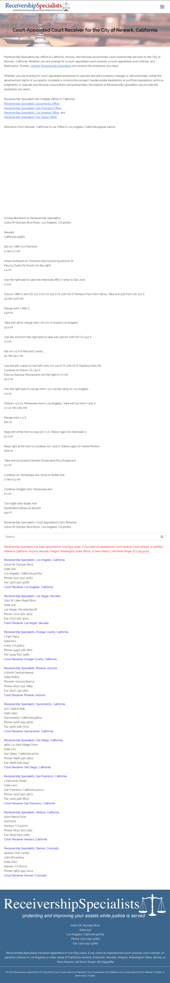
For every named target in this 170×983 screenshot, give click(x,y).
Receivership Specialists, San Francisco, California (35, 776)
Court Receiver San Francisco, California (29, 803)
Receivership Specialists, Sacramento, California (34, 704)
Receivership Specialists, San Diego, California (33, 740)
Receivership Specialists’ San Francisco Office (32, 108)
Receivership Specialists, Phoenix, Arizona (30, 668)
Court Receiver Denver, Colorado (25, 875)
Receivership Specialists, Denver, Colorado (31, 848)
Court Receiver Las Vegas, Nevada (26, 623)
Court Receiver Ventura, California (25, 839)
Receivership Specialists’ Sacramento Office (31, 103)
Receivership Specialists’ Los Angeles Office (31, 112)
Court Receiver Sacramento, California (28, 731)
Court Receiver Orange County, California (30, 659)
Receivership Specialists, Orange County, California (36, 632)
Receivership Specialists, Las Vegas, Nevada (32, 596)
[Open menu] (162, 6)
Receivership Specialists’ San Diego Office (30, 117)
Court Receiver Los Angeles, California (28, 587)
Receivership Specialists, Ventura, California (31, 812)
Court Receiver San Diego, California (27, 767)
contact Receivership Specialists (50, 65)
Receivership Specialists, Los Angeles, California (34, 559)
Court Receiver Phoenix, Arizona (24, 695)
